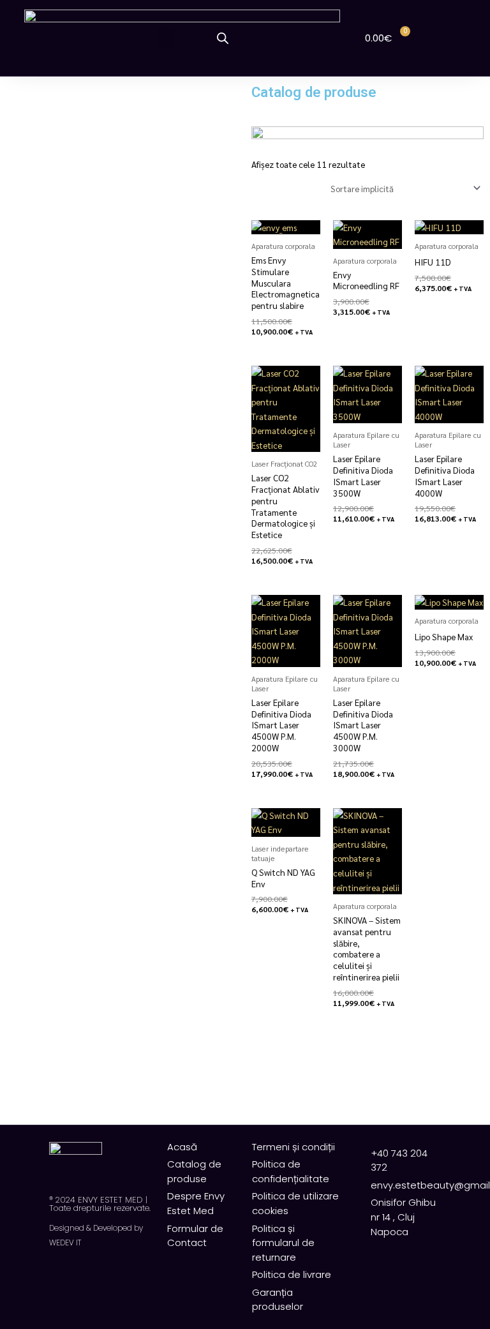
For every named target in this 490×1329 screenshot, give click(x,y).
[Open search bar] (222, 38)
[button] (166, 38)
